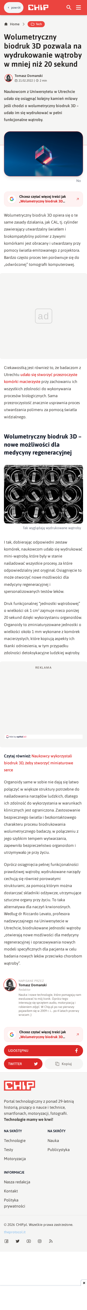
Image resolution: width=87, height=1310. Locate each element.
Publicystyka (59, 1149)
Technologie (15, 1140)
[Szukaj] (69, 7)
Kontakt (11, 1191)
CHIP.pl (21, 1225)
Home (14, 24)
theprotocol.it (15, 1232)
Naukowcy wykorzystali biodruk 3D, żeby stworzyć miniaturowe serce (38, 763)
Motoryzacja (15, 1158)
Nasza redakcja (17, 1182)
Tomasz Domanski (29, 75)
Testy (8, 1149)
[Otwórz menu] (78, 7)
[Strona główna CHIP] (38, 7)
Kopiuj (67, 1064)
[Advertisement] (44, 702)
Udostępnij (18, 1051)
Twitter (15, 1064)
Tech (39, 24)
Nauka (53, 1140)
